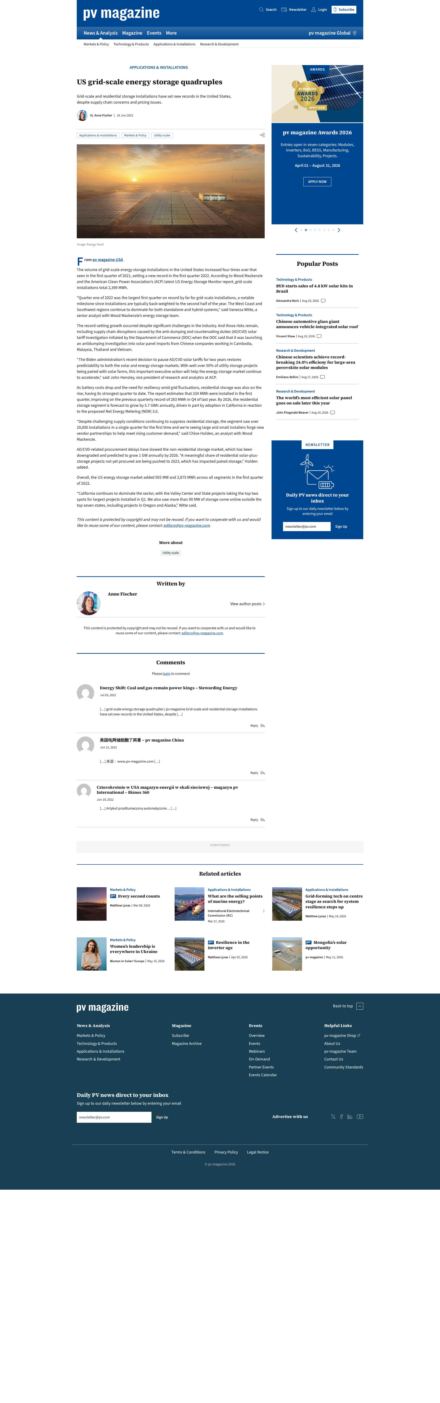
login (166, 673)
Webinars (257, 1051)
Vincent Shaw (285, 336)
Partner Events (261, 1067)
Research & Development (219, 44)
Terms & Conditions (188, 1152)
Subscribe (180, 1035)
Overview (257, 1035)
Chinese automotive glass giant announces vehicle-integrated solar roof (317, 324)
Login (322, 9)
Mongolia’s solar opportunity (326, 945)
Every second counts (139, 896)
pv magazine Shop (340, 1035)
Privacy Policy (226, 1152)
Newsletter (298, 9)
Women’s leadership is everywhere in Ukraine (133, 949)
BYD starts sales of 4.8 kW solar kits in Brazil (314, 288)
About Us (332, 1043)
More (171, 33)
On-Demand (259, 1059)
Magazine (132, 33)
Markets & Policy (96, 44)
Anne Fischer (103, 115)
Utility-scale (162, 135)
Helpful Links (338, 1025)
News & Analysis (101, 33)
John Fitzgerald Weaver (292, 412)
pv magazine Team (340, 1051)
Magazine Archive (187, 1043)
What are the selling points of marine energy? (235, 898)
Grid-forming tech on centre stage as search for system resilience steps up (334, 901)
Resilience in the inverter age (229, 945)
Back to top (343, 1006)
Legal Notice (258, 1152)
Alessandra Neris (287, 301)
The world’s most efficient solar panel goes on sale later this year (314, 400)
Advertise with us (290, 1116)
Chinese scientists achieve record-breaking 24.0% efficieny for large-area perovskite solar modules (315, 362)
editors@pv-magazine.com (186, 525)
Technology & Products (131, 44)
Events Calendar (263, 1075)
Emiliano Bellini (287, 377)
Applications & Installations (174, 44)
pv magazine (314, 957)
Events (154, 33)
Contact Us (333, 1059)
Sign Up (341, 526)
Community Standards (343, 1067)
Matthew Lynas (120, 905)
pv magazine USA (108, 260)
